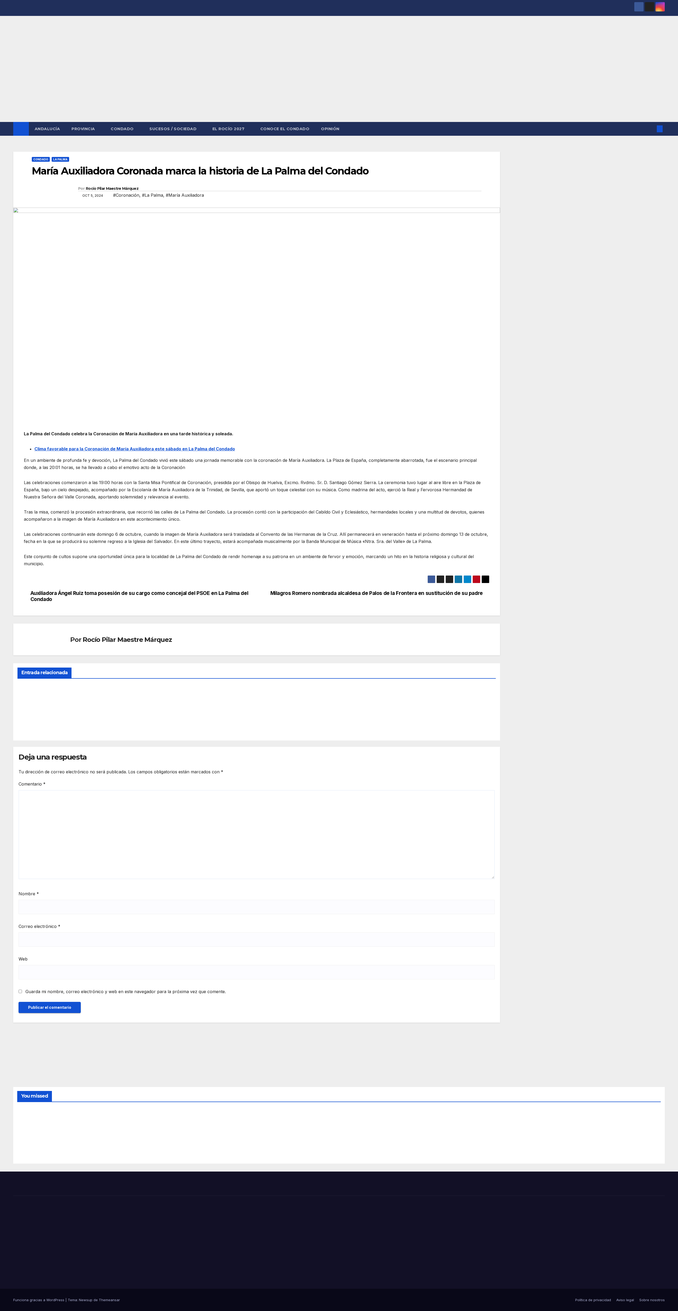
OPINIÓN (330, 128)
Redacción (30, 724)
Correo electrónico (39, 926)
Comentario (32, 784)
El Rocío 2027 (229, 128)
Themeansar (109, 1300)
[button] (651, 128)
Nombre (29, 893)
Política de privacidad (593, 1300)
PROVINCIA (84, 128)
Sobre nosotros (652, 1300)
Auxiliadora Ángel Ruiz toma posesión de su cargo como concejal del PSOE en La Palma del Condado (139, 596)
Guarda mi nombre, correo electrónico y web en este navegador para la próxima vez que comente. (125, 991)
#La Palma (152, 195)
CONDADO (123, 128)
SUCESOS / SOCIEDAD (173, 128)
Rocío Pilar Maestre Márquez (112, 188)
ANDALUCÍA (47, 128)
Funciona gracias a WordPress (39, 1300)
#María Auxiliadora (185, 195)
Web (23, 959)
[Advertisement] (339, 82)
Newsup (85, 1300)
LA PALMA (60, 159)
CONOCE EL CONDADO (285, 128)
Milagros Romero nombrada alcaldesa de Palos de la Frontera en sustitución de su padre (376, 593)
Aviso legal (625, 1300)
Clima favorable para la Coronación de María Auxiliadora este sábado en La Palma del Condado (134, 448)
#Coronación (126, 195)
